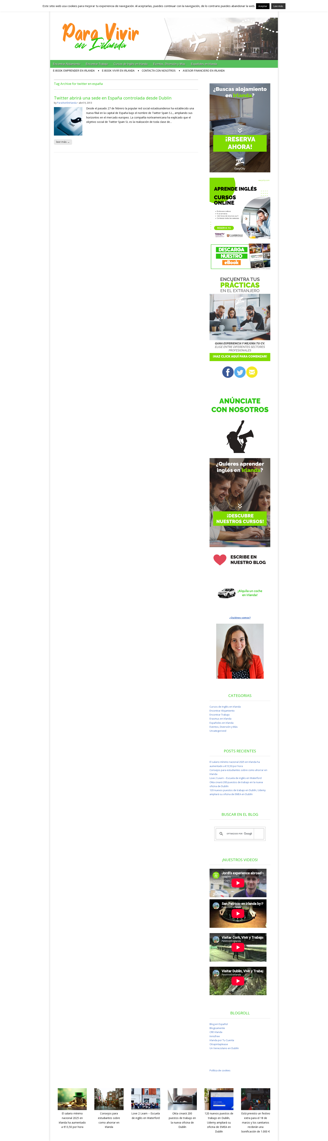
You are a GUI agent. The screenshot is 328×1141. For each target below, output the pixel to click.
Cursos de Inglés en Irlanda (130, 63)
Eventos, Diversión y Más (169, 63)
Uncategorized (218, 730)
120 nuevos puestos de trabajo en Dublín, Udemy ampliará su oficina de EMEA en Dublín (219, 1122)
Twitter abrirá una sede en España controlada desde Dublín (113, 98)
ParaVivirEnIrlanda (67, 102)
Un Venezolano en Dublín (224, 1048)
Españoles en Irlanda (204, 63)
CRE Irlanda (216, 1032)
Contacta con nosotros (159, 70)
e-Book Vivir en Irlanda (118, 70)
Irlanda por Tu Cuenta (222, 1040)
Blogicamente (217, 1028)
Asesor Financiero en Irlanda (204, 70)
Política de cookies (220, 1070)
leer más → (63, 142)
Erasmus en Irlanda (220, 718)
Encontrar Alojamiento (66, 63)
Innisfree (215, 1036)
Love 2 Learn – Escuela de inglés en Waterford (236, 778)
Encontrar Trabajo (97, 63)
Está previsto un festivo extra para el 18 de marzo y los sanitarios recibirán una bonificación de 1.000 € (255, 1122)
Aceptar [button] (262, 6)
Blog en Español (219, 1024)
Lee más (278, 6)
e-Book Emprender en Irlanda (74, 70)
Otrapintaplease (219, 1044)
